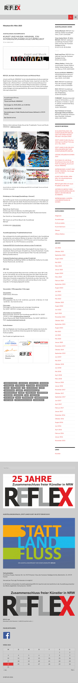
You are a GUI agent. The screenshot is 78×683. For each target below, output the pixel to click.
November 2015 (60, 440)
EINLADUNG (16, 225)
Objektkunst (35, 395)
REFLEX (18, 397)
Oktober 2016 (59, 419)
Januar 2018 (59, 386)
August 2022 (59, 306)
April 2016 (58, 429)
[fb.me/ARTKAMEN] (6, 635)
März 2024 (58, 277)
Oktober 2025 (59, 251)
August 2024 (59, 273)
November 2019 (60, 346)
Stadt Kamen (9, 400)
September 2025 (60, 255)
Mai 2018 (58, 371)
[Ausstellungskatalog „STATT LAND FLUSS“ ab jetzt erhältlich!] (39, 543)
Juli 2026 (58, 248)
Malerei (21, 392)
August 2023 (59, 288)
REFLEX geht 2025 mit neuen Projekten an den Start (64, 184)
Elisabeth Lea (20, 385)
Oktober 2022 (59, 302)
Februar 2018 (59, 382)
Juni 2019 (58, 357)
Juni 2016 (58, 426)
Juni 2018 (58, 368)
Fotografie (30, 385)
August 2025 (59, 259)
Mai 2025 (58, 262)
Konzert (19, 390)
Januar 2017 (59, 411)
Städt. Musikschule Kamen (23, 400)
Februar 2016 (59, 433)
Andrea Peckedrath (11, 383)
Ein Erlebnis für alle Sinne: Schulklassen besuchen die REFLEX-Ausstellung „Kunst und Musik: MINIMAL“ (64, 162)
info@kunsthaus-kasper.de (21, 316)
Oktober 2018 (59, 364)
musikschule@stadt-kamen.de (16, 320)
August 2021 (59, 328)
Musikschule (18, 395)
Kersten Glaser (9, 390)
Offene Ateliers (60, 234)
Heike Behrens (16, 388)
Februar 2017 (59, 408)
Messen (57, 230)
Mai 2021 (58, 331)
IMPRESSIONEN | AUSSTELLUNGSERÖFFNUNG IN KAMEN (64, 200)
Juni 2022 (58, 309)
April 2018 (58, 375)
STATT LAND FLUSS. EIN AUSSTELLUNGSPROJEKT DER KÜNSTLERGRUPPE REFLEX (64, 149)
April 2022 (58, 313)
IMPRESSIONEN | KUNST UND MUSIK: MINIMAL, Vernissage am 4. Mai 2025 (65, 171)
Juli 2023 (58, 291)
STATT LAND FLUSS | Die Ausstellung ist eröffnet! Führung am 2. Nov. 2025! (64, 142)
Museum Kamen (42, 392)
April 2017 (58, 404)
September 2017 (60, 397)
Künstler (58, 453)
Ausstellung (34, 383)
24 (8, 664)
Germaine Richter (42, 385)
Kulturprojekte (19, 33)
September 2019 (60, 353)
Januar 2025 (59, 269)
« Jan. (5, 670)
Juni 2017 (58, 400)
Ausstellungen (8, 33)
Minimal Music (31, 392)
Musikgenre (8, 395)
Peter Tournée (9, 397)
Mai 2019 (58, 360)
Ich (24, 388)
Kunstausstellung (10, 392)
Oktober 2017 (59, 393)
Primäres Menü (75, 17)
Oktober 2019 (59, 349)
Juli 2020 (58, 335)
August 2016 (59, 422)
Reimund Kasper (28, 397)
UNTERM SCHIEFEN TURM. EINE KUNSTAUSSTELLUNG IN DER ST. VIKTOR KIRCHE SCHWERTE (65, 191)
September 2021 (60, 324)
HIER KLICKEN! (15, 127)
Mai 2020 (58, 339)
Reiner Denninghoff (41, 397)
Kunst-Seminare (60, 226)
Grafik (7, 388)
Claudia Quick (9, 385)
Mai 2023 (58, 299)
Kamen (42, 388)
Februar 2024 (59, 280)
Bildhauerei (44, 383)
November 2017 (60, 389)
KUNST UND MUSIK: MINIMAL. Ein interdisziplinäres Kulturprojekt (23, 37)
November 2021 (60, 317)
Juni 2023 (58, 295)
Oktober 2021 (59, 320)
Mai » (72, 670)
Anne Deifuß (23, 383)
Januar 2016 (59, 437)
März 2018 (58, 379)
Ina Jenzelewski (32, 388)
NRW (26, 395)
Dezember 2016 (60, 415)
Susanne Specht (39, 400)
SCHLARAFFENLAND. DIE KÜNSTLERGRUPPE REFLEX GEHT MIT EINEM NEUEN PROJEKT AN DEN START (64, 133)
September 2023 (60, 284)
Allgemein (58, 216)
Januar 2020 (59, 342)
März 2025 (58, 266)
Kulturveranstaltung (32, 390)
